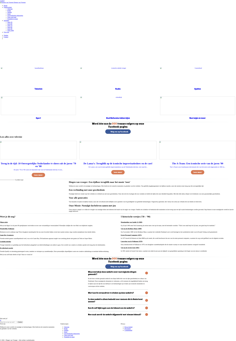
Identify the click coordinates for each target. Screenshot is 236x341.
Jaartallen (6, 20)
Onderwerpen (8, 7)
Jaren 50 (9, 22)
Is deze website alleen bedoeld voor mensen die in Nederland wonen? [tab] (115, 300)
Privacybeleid (128, 327)
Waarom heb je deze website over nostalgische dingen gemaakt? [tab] (112, 273)
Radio (9, 10)
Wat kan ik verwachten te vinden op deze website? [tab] (111, 293)
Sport (9, 14)
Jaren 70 (9, 25)
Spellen (9, 12)
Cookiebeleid (128, 330)
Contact (2, 1)
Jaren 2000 (10, 30)
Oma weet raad (11, 17)
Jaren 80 (9, 27)
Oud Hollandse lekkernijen (15, 15)
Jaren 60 (9, 24)
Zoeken (20, 322)
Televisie (10, 9)
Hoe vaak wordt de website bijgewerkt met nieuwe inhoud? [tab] (114, 314)
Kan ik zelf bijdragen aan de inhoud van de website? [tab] (111, 308)
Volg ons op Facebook (119, 132)
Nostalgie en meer (12, 19)
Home (5, 5)
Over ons (6, 32)
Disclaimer (127, 328)
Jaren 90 (9, 29)
